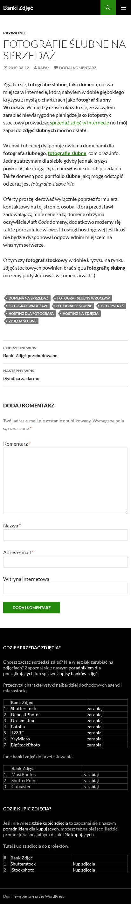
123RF (17, 732)
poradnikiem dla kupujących (31, 828)
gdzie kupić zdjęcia (49, 823)
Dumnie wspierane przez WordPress (33, 896)
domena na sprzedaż (28, 298)
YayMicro (20, 738)
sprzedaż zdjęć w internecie (79, 122)
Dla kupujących (78, 834)
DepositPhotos (25, 714)
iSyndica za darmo (21, 374)
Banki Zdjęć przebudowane (30, 351)
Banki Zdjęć (18, 7)
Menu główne (123, 7)
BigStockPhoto (25, 744)
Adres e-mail (18, 552)
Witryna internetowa (26, 579)
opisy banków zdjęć (78, 673)
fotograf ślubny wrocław (83, 298)
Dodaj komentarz (77, 67)
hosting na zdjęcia (81, 313)
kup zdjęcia (84, 863)
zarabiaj (95, 708)
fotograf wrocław (28, 306)
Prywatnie (14, 33)
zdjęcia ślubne (22, 321)
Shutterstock (23, 708)
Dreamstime (23, 720)
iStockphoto (22, 869)
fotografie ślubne (74, 306)
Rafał (44, 67)
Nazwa (12, 525)
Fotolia (18, 726)
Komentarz (17, 444)
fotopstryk (112, 306)
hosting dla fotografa (31, 313)
